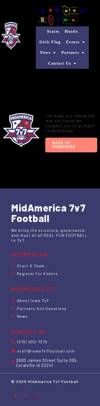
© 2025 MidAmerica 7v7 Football (45, 381)
